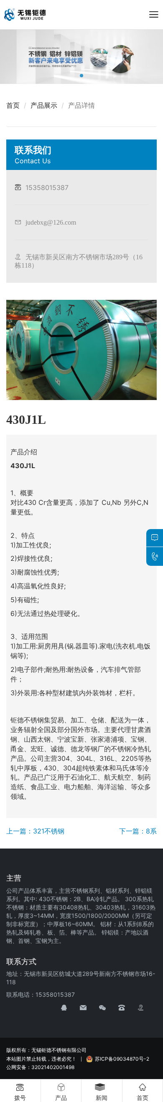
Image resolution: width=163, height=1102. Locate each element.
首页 (13, 105)
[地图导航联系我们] (147, 1008)
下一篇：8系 (138, 831)
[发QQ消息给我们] (70, 1008)
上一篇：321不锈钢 (35, 831)
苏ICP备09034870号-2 (122, 1059)
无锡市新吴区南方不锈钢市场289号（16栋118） (79, 261)
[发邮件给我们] (89, 1008)
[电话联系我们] (128, 1008)
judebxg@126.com (50, 222)
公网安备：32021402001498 (40, 1067)
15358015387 (47, 187)
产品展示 (44, 105)
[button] (81, 75)
